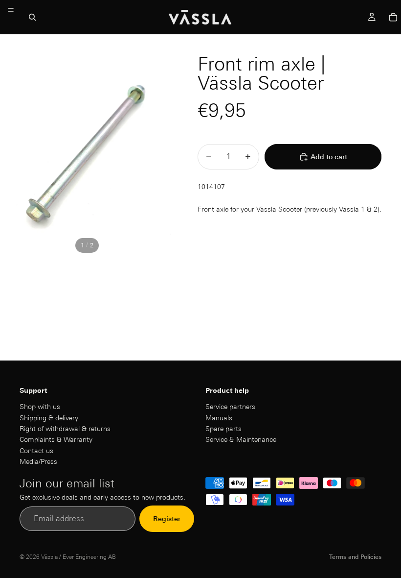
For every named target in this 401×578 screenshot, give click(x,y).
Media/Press (38, 461)
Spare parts (223, 429)
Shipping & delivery (49, 417)
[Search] (32, 17)
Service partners (230, 406)
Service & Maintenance (240, 439)
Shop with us (40, 406)
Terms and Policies (355, 556)
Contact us (36, 451)
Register (166, 519)
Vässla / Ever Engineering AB (78, 556)
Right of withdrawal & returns (65, 429)
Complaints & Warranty (56, 439)
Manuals (218, 417)
